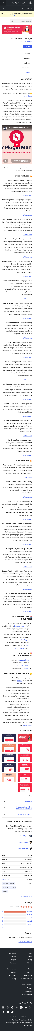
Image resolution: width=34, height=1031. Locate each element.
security (5, 891)
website (19, 681)
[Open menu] (3, 3)
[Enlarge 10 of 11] (14, 776)
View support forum (25, 942)
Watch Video (27, 195)
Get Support (25, 640)
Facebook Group (23, 660)
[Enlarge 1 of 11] (30, 736)
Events (13, 972)
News (30, 956)
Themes (13, 956)
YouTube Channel (23, 665)
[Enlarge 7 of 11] (30, 766)
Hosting (29, 960)
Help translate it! (17, 15)
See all (4, 928)
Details (27, 53)
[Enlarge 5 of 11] (30, 756)
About (30, 953)
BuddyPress (27, 994)
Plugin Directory (27, 8)
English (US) (5, 879)
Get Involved (11, 969)
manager (13, 887)
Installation (26, 63)
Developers (28, 975)
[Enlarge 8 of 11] (14, 766)
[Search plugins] (12, 21)
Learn (30, 969)
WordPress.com (25, 985)
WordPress (25, 668)
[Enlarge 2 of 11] (14, 736)
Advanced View (26, 896)
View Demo (28, 96)
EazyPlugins (28, 41)
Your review (28, 928)
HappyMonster (23, 848)
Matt (29, 988)
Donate (12, 975)
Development (25, 68)
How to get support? (25, 814)
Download (27, 46)
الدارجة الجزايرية (22, 1003)
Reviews (27, 58)
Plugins (13, 960)
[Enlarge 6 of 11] (14, 756)
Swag (13, 979)
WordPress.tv (26, 979)
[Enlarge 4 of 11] (14, 746)
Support (27, 73)
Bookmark (5, 883)
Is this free (28, 802)
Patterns (13, 963)
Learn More (28, 477)
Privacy (29, 963)
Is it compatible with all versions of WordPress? (24, 808)
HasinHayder (23, 842)
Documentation (19, 626)
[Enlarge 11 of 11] (30, 786)
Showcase (12, 953)
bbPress (28, 991)
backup (12, 883)
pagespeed (6, 887)
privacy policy (27, 725)
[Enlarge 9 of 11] (30, 776)
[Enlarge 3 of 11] (30, 746)
